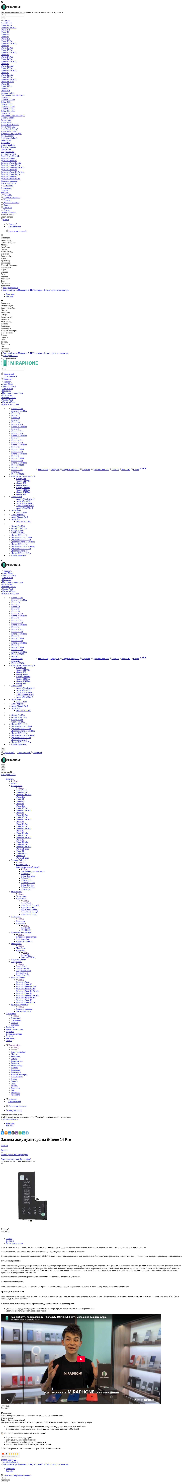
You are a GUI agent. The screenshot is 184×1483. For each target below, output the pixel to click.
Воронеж (15, 1063)
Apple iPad (25, 928)
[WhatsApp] (20, 1132)
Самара (14, 1059)
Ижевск (14, 1068)
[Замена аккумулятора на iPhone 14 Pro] (32, 1227)
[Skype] (23, 1132)
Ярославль (15, 1095)
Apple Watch (26, 903)
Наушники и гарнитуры (26, 937)
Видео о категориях (14, 1243)
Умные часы (21, 896)
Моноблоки (21, 948)
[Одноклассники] (6, 1132)
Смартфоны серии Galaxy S (33, 871)
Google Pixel (21, 966)
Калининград (17, 1061)
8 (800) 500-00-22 (9, 212)
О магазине (16, 1018)
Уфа (13, 1090)
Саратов (14, 1081)
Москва (14, 1054)
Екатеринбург (17, 1065)
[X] (13, 1132)
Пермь (14, 1079)
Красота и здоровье (24, 1009)
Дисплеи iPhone (23, 982)
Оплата (9, 1239)
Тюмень (14, 1086)
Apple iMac (25, 955)
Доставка (10, 1241)
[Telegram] (27, 1132)
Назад (16, 781)
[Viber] (16, 1132)
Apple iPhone (21, 790)
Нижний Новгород (19, 1074)
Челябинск (15, 1056)
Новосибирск (17, 1077)
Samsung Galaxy (23, 865)
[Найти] (3, 17)
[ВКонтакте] (2, 1132)
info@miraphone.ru (10, 288)
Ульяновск (15, 1088)
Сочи (13, 1083)
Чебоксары (15, 1092)
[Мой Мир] (9, 1132)
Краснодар (15, 1070)
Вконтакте (10, 294)
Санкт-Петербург (18, 1052)
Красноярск (16, 1072)
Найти (4, 1481)
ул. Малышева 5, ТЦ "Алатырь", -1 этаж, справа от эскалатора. (36, 290)
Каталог (14, 783)
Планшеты (20, 921)
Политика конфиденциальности (17, 1475)
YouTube (9, 296)
